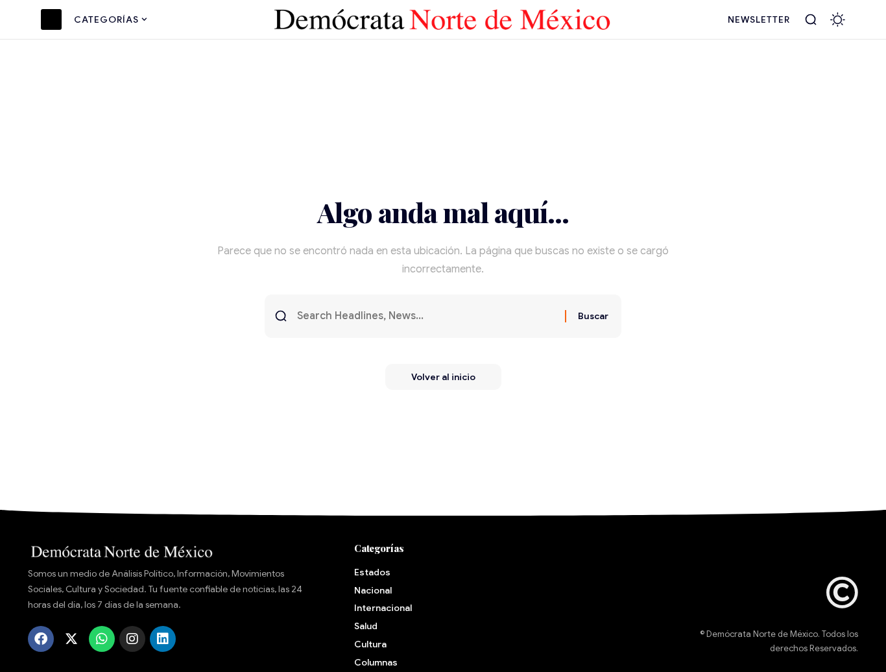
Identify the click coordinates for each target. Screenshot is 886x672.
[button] (810, 19)
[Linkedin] (163, 639)
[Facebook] (41, 639)
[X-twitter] (71, 639)
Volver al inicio (443, 377)
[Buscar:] (426, 316)
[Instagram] (132, 639)
